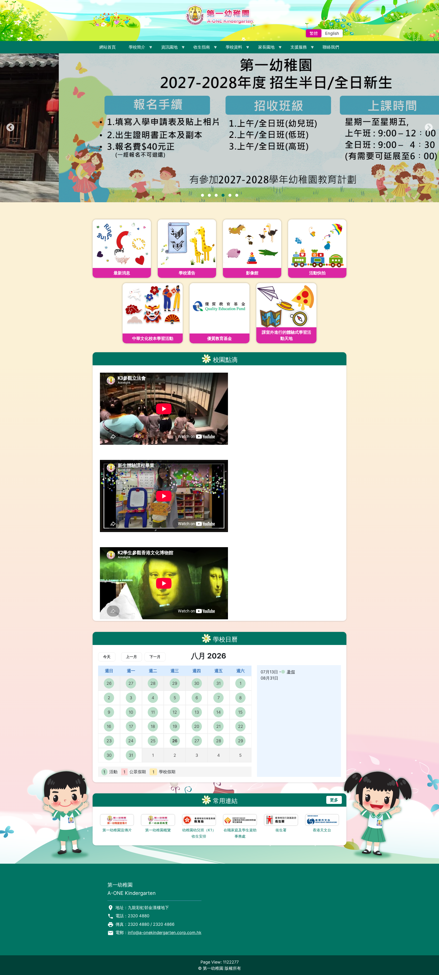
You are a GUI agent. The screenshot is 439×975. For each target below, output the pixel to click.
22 (240, 726)
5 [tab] (230, 195)
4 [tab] (223, 195)
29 (174, 683)
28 (152, 683)
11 (153, 712)
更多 (334, 799)
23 (109, 740)
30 (196, 683)
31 (218, 683)
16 (109, 726)
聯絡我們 (331, 47)
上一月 (131, 656)
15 (240, 712)
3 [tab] (216, 195)
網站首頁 (107, 47)
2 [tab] (209, 195)
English (332, 33)
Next (428, 127)
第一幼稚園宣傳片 (117, 830)
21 (218, 726)
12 (175, 712)
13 (197, 712)
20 (196, 726)
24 (131, 740)
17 (131, 726)
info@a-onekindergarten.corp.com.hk (164, 932)
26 (109, 683)
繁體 (314, 33)
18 (153, 726)
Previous (10, 127)
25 (152, 740)
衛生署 (281, 830)
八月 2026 (208, 655)
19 (175, 726)
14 (218, 712)
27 (130, 683)
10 (131, 712)
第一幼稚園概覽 (158, 830)
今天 (106, 656)
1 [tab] (202, 195)
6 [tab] (236, 195)
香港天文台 (322, 830)
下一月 (155, 656)
